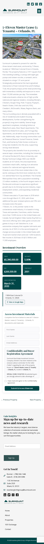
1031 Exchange (10, 524)
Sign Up (11, 458)
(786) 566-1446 (20, 474)
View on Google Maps (16, 302)
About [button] (7, 515)
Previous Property (9, 400)
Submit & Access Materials (22, 388)
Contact (8, 529)
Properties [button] (9, 520)
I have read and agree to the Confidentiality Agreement (22, 382)
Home (7, 511)
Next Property (36, 400)
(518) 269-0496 (19, 477)
